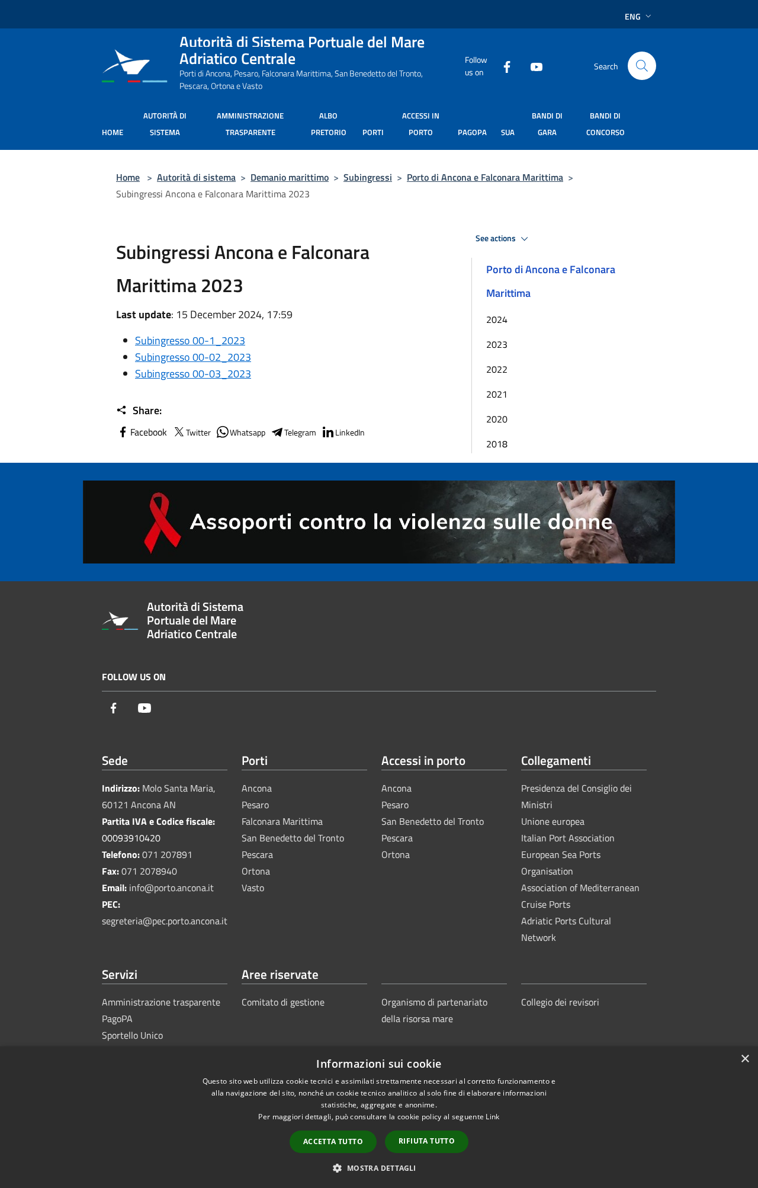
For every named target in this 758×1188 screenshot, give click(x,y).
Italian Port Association (568, 838)
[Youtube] (532, 65)
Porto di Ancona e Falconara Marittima (485, 177)
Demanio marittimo (289, 177)
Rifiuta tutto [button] (427, 1141)
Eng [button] (633, 16)
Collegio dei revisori (560, 1002)
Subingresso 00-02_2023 (193, 357)
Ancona (257, 788)
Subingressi (367, 177)
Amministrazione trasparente (161, 1002)
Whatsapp (247, 432)
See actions (497, 238)
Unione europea (552, 821)
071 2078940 (149, 871)
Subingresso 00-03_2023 (193, 374)
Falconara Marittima (282, 821)
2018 (497, 444)
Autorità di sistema (196, 177)
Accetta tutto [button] (333, 1141)
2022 (497, 369)
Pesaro (255, 805)
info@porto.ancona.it (171, 887)
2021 (497, 394)
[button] (379, 1168)
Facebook (148, 432)
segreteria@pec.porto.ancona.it (164, 921)
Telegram (300, 432)
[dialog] (379, 1117)
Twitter (198, 432)
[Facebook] (502, 65)
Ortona (256, 871)
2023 (497, 344)
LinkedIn (350, 432)
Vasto (253, 887)
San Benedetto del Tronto (293, 838)
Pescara (257, 854)
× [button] (744, 1059)
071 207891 (167, 854)
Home (128, 177)
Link (492, 1117)
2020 (497, 419)
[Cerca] (642, 66)
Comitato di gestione (283, 1002)
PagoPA (117, 1018)
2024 (497, 319)
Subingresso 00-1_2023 (190, 340)
